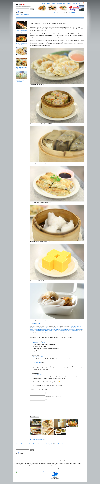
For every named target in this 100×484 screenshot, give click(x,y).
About (48, 3)
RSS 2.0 (49, 332)
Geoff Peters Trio (52, 12)
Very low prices (75, 330)
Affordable (71, 326)
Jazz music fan (19, 468)
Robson (40, 330)
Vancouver (55, 330)
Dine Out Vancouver (75, 328)
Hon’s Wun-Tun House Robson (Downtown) (48, 23)
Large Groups (41, 329)
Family (31, 329)
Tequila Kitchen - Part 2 (21, 56)
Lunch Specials (57, 329)
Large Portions (47, 329)
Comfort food (52, 328)
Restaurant (32, 330)
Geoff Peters (36, 460)
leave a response (60, 332)
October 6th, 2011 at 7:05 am (38, 364)
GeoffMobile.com (73, 12)
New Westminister (64, 329)
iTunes (74, 468)
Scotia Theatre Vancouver (60, 444)
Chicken (39, 328)
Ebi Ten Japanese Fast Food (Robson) (40, 438)
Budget (77, 326)
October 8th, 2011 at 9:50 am (38, 356)
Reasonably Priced (79, 329)
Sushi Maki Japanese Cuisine (37, 439)
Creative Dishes (63, 328)
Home (43, 3)
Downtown (82, 328)
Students (46, 330)
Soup (43, 330)
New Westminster (71, 329)
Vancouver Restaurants (62, 330)
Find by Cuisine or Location (22, 14)
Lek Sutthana (37, 362)
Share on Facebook (36, 323)
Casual (81, 326)
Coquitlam (57, 328)
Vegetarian (69, 330)
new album (67, 468)
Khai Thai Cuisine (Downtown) (20, 80)
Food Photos (35, 329)
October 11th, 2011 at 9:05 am (39, 342)
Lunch (52, 329)
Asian (75, 326)
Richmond (37, 330)
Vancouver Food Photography (64, 3)
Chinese (47, 328)
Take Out (50, 330)
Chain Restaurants (33, 328)
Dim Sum (69, 328)
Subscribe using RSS (78, 3)
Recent (53, 3)
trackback (67, 332)
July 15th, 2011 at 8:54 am (38, 374)
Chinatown (43, 328)
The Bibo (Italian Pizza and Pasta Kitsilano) (21, 43)
